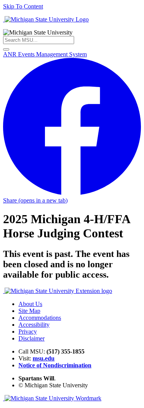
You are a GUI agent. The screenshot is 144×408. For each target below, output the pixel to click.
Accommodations (39, 317)
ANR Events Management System (45, 54)
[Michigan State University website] (46, 19)
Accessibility (34, 324)
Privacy (27, 331)
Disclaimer (31, 338)
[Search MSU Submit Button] (6, 49)
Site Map (29, 311)
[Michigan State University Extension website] (57, 291)
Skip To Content (23, 6)
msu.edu (44, 358)
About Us (30, 304)
